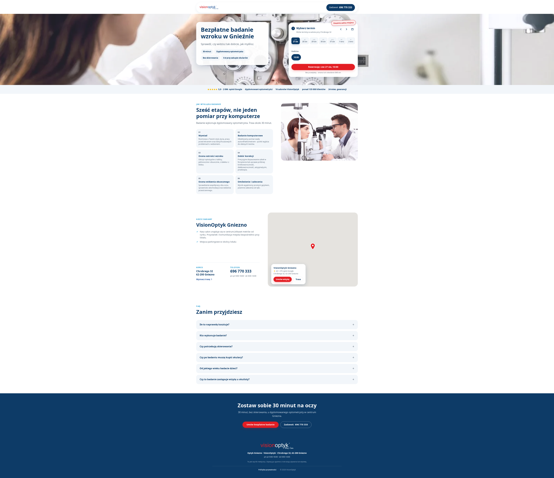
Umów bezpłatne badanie (261, 424)
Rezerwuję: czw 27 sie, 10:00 (323, 67)
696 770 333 (240, 271)
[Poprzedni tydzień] (340, 29)
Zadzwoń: (296, 424)
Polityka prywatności (267, 470)
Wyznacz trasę (203, 279)
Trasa (298, 279)
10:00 (296, 57)
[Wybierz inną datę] (352, 29)
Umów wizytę (282, 279)
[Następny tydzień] (346, 29)
